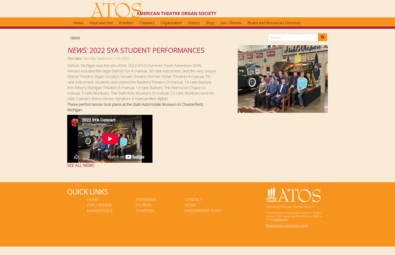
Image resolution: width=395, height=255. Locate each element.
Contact (193, 199)
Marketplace (100, 210)
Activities (126, 22)
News (78, 22)
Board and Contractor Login (287, 225)
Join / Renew (230, 22)
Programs (146, 199)
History (194, 22)
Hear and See (101, 22)
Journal (144, 205)
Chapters (147, 22)
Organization (171, 22)
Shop (210, 22)
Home (75, 37)
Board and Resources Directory (274, 22)
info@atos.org (281, 219)
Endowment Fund (203, 210)
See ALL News (80, 165)
